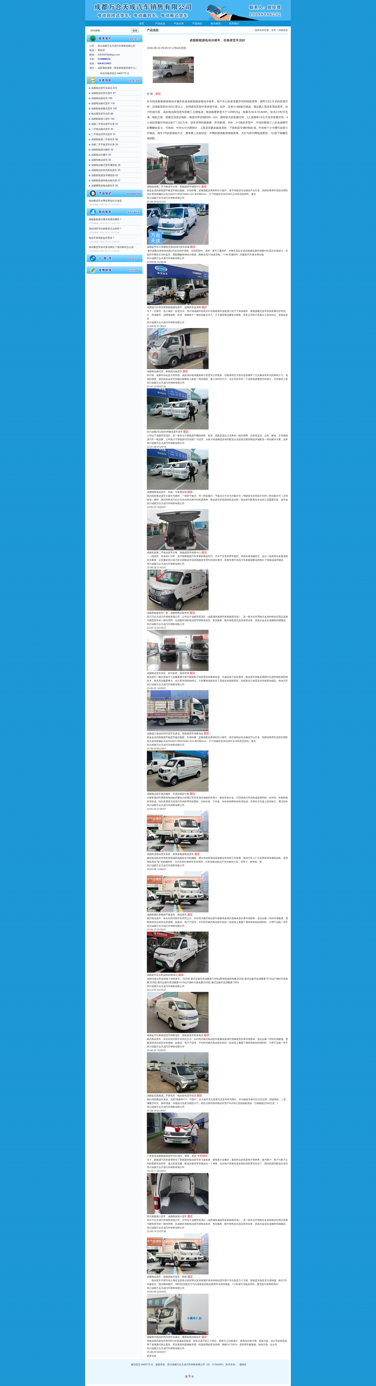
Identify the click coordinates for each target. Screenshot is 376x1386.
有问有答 (216, 23)
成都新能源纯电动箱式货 (104, 180)
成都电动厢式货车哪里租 (104, 165)
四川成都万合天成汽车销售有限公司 (165, 197)
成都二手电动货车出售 (103, 123)
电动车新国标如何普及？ (102, 237)
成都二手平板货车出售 (103, 144)
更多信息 (151, 1355)
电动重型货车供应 (100, 113)
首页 (141, 23)
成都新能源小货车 (100, 118)
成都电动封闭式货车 (101, 93)
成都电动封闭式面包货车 (104, 170)
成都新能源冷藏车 (100, 149)
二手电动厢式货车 (100, 129)
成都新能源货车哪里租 (103, 175)
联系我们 (234, 23)
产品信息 (160, 23)
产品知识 (197, 23)
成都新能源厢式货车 (101, 108)
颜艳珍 (242, 1364)
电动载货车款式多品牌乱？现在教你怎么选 (111, 247)
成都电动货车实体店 (101, 88)
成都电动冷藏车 (99, 154)
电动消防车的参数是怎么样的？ (105, 228)
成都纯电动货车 (99, 159)
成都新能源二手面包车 (103, 139)
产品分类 (179, 23)
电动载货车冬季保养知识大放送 (105, 200)
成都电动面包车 (99, 98)
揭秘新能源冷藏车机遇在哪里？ (105, 219)
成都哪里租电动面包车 (103, 185)
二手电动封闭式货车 (101, 134)
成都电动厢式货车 (100, 103)
